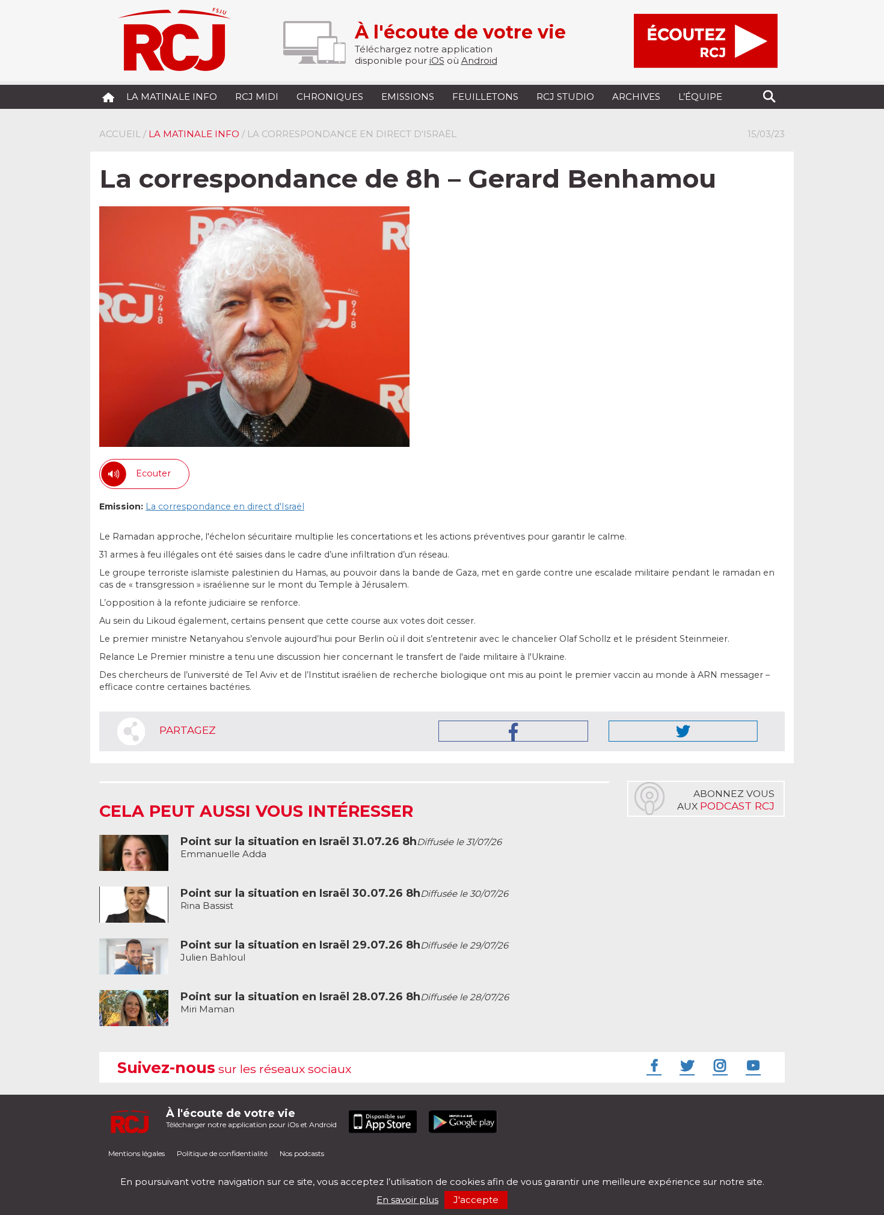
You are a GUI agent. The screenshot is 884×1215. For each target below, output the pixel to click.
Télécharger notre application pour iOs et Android (251, 1118)
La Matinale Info (171, 96)
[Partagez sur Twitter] (683, 731)
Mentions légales (136, 1153)
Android (479, 60)
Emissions (407, 96)
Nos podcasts (302, 1153)
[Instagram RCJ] (719, 1065)
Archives (636, 96)
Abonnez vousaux (726, 800)
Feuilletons (485, 96)
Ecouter (153, 473)
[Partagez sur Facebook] (513, 731)
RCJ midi (256, 96)
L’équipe (700, 96)
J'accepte (476, 1199)
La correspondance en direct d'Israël (225, 506)
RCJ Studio (565, 96)
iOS (436, 60)
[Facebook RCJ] (652, 1065)
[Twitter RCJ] (686, 1065)
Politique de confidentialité (222, 1153)
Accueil (120, 134)
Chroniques (329, 96)
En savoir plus (407, 1199)
